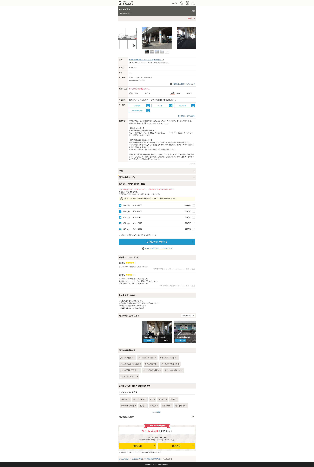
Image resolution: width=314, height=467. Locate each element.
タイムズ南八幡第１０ (173, 370)
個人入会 (138, 446)
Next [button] (192, 36)
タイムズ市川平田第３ (146, 358)
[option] (157, 36)
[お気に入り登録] (193, 11)
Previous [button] (121, 36)
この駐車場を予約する (157, 242)
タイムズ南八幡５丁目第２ (129, 364)
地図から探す (187, 315)
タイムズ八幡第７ (126, 358)
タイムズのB (123, 459)
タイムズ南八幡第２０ (169, 364)
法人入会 (176, 446)
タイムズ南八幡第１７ (128, 376)
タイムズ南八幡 (150, 364)
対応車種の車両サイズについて (184, 84)
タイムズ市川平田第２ (168, 358)
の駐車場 (136, 459)
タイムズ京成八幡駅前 (151, 370)
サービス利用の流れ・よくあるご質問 (158, 248)
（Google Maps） (145, 60)
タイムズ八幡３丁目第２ (129, 370)
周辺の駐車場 (152, 459)
